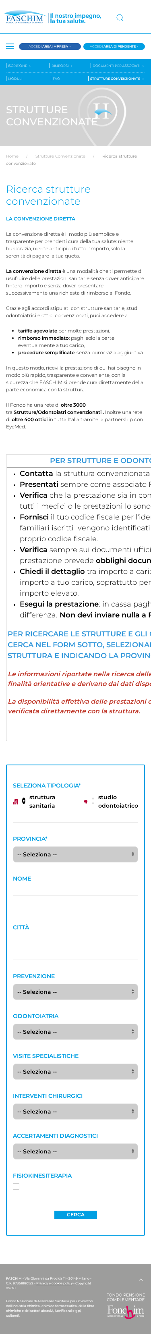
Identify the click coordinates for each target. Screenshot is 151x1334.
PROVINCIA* (30, 838)
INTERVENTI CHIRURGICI (48, 1095)
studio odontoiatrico (118, 801)
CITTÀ (21, 927)
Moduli (15, 79)
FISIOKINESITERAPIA (42, 1175)
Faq (56, 79)
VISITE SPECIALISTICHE (46, 1056)
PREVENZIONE (34, 976)
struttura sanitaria (42, 801)
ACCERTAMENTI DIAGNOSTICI (55, 1135)
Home (12, 156)
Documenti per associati (117, 66)
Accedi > (50, 46)
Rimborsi (60, 66)
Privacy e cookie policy (54, 1283)
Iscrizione (18, 66)
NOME (22, 878)
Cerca (76, 1214)
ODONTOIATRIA (35, 1016)
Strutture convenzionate (115, 79)
